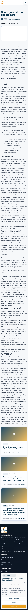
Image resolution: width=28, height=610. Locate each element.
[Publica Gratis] (2, 2)
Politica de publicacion (7, 565)
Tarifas (3, 560)
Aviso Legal (4, 571)
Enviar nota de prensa (7, 557)
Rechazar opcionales (14, 598)
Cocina (3, 9)
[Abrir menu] (25, 2)
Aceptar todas (14, 606)
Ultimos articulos (5, 562)
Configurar (14, 602)
